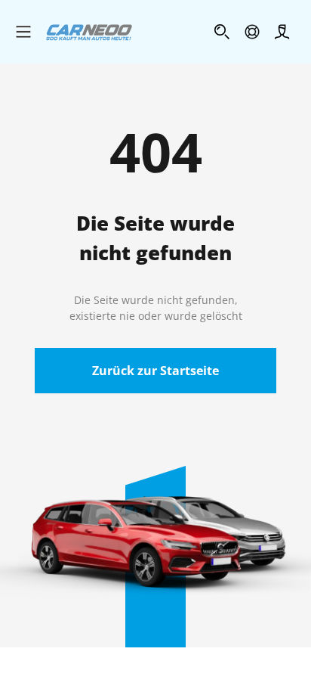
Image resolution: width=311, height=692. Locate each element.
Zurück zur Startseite (155, 370)
